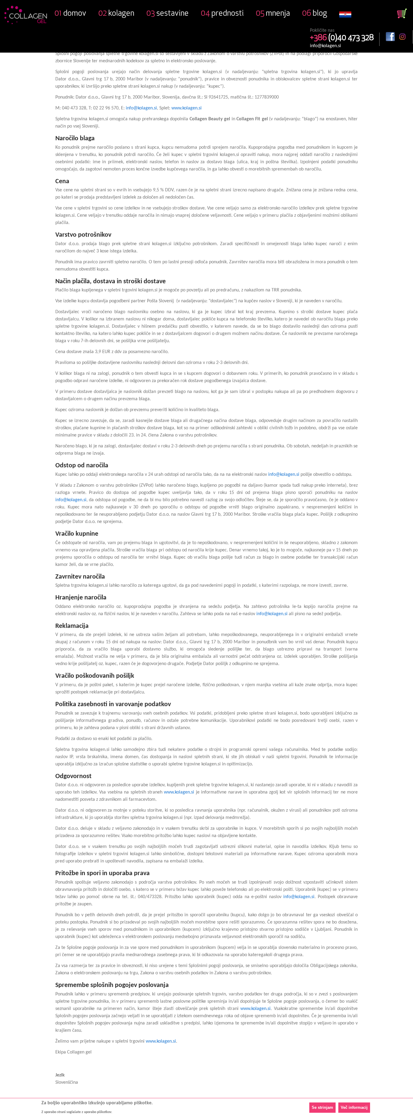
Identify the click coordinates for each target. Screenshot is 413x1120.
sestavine (167, 14)
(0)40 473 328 (342, 38)
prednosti (222, 14)
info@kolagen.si (325, 46)
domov (70, 14)
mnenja (273, 14)
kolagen (116, 14)
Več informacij (354, 1107)
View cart (402, 13)
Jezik (60, 1075)
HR (345, 18)
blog (314, 14)
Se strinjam (322, 1107)
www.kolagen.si (186, 108)
